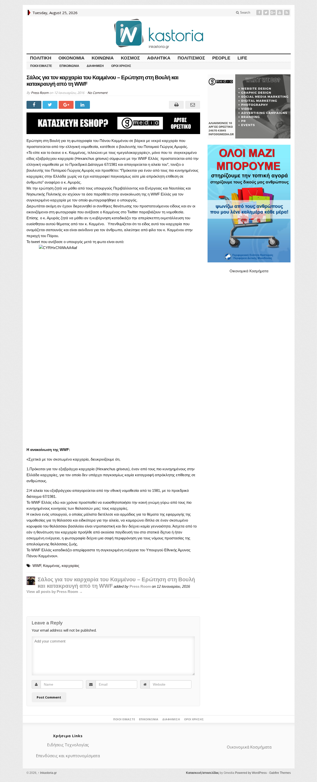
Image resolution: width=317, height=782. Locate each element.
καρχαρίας (70, 565)
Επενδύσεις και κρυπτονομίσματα (68, 755)
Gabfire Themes (280, 773)
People (221, 58)
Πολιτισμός (191, 58)
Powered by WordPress (251, 773)
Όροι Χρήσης (121, 66)
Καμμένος (51, 565)
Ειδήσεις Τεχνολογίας (68, 745)
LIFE (242, 58)
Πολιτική (40, 58)
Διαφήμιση (95, 66)
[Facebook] (259, 12)
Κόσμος (130, 58)
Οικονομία (71, 58)
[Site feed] (287, 12)
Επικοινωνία (69, 66)
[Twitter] (266, 12)
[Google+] (273, 12)
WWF (36, 565)
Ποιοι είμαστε (41, 66)
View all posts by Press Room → (54, 591)
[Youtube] (280, 12)
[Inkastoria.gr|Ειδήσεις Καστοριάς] (158, 34)
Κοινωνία (103, 58)
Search (244, 12)
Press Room (40, 92)
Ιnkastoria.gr (47, 773)
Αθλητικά (158, 58)
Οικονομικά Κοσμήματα (249, 271)
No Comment (97, 92)
